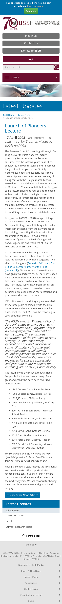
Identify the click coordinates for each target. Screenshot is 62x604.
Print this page (33, 535)
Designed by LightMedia (31, 565)
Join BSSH (31, 36)
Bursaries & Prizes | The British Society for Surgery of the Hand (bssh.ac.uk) (30, 267)
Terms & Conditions (31, 571)
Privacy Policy (31, 577)
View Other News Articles (23, 495)
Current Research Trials (19, 526)
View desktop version (31, 595)
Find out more (35, 6)
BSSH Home (8, 115)
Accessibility (31, 583)
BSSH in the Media (15, 515)
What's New (12, 510)
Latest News (24, 115)
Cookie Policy (31, 589)
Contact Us (31, 43)
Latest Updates (18, 503)
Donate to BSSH (31, 50)
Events (9, 521)
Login (31, 59)
